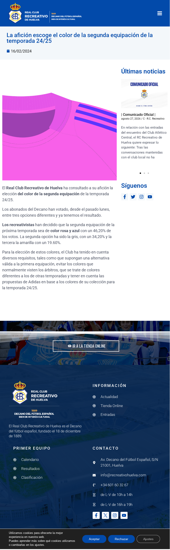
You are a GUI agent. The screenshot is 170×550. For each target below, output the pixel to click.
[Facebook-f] (124, 196)
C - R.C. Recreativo (153, 118)
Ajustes (148, 539)
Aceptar (94, 539)
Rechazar (121, 539)
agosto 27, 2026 (131, 118)
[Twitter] (133, 196)
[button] (140, 173)
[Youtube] (149, 196)
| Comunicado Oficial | (138, 115)
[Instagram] (141, 196)
